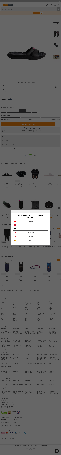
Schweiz (30, 221)
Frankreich (30, 232)
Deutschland (30, 229)
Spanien (30, 240)
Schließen (48, 211)
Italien (30, 236)
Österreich (30, 225)
